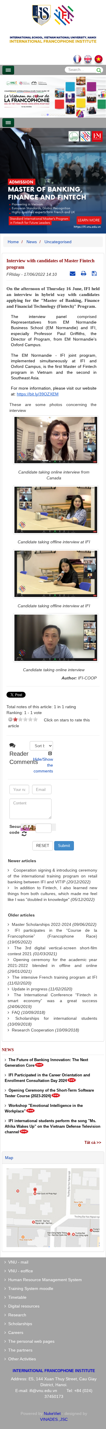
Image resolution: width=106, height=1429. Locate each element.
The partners (19, 1350)
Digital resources (22, 1306)
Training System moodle (29, 1288)
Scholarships (19, 1323)
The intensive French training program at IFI (54, 977)
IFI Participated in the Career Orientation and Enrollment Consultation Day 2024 (47, 1078)
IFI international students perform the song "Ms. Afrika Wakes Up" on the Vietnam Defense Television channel (52, 1126)
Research (16, 1315)
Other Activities (21, 1359)
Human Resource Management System (44, 1279)
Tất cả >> (93, 1142)
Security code (14, 829)
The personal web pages (30, 1341)
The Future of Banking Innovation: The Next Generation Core (46, 1063)
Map (9, 1157)
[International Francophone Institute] (53, 14)
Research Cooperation (33, 1030)
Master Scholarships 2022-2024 (41, 924)
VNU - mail (17, 1262)
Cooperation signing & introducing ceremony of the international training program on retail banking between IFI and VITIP (52, 876)
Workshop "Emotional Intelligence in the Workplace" (44, 1108)
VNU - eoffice (19, 1271)
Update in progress (29, 989)
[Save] (95, 273)
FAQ (16, 1012)
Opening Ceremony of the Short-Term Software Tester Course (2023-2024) (49, 1093)
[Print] (84, 273)
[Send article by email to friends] (73, 273)
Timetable (16, 1297)
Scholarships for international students (56, 1018)
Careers (14, 1332)
